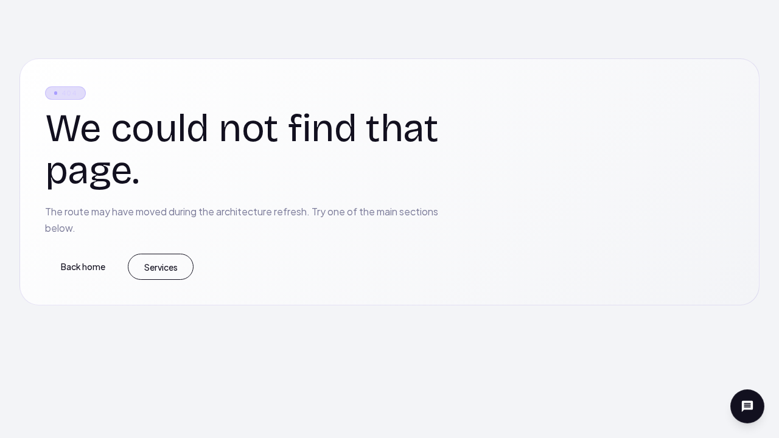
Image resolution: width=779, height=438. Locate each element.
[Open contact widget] (747, 406)
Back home (83, 266)
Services (161, 267)
